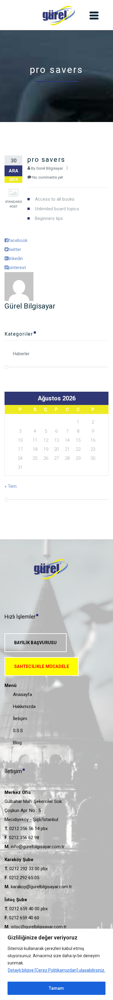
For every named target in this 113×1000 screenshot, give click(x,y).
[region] (56, 964)
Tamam (56, 988)
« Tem (11, 486)
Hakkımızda (24, 706)
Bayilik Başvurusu (35, 642)
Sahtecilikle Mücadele (41, 666)
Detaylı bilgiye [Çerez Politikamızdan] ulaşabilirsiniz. (56, 970)
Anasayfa (22, 694)
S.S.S (18, 730)
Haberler (21, 353)
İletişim (20, 718)
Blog (17, 742)
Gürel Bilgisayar (49, 168)
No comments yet (47, 177)
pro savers (46, 159)
